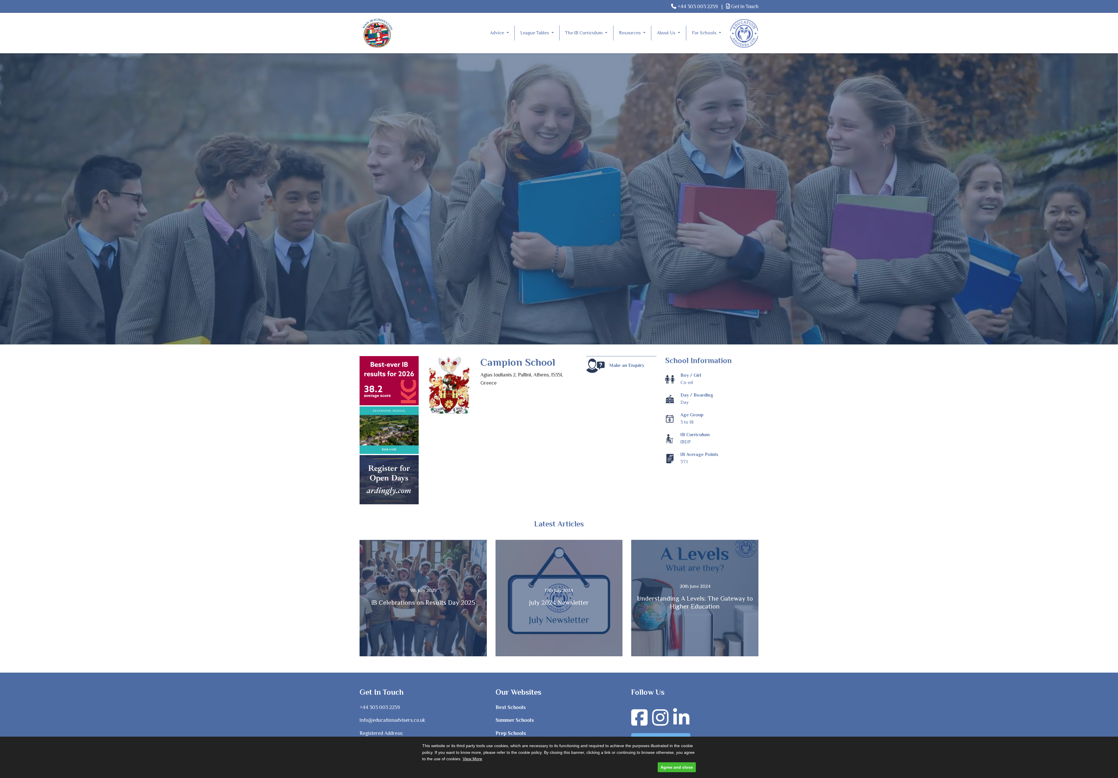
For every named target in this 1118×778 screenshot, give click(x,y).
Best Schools (511, 707)
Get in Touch (744, 6)
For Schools (705, 33)
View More (472, 758)
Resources (630, 33)
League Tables (535, 33)
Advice (497, 33)
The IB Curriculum (584, 33)
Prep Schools (511, 733)
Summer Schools (515, 720)
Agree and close (677, 767)
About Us (667, 33)
